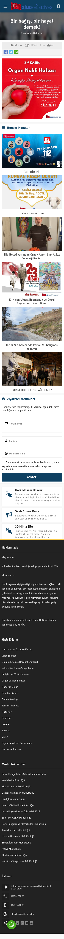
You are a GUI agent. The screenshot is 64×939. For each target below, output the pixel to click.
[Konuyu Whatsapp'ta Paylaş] (16, 52)
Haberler (38, 33)
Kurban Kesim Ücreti (32, 213)
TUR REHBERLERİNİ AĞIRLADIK (31, 390)
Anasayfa (26, 33)
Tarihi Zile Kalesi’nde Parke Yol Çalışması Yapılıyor (32, 346)
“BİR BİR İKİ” (32, 172)
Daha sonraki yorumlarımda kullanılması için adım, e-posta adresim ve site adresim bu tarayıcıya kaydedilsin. (32, 466)
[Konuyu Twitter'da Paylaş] (11, 52)
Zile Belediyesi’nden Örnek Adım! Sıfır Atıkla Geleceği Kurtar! (32, 256)
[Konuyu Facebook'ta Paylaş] (6, 52)
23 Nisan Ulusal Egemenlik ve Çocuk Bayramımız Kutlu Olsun (32, 301)
